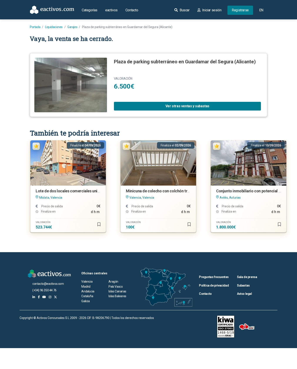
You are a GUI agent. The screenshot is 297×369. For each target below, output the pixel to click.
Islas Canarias (117, 291)
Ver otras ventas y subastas (187, 106)
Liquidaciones (54, 27)
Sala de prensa (247, 277)
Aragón (113, 281)
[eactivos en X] (55, 297)
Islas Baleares (117, 296)
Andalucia (87, 291)
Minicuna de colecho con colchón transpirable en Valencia (176, 191)
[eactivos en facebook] (39, 297)
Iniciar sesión (211, 10)
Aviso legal (244, 293)
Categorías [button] (89, 10)
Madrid (85, 286)
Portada (35, 27)
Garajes (72, 27)
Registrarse (240, 10)
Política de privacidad (214, 285)
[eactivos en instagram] (50, 297)
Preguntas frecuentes (214, 277)
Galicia (85, 301)
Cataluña (87, 296)
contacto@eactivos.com (48, 283)
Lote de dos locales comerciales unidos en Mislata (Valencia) (88, 191)
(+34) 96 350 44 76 (44, 290)
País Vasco (115, 286)
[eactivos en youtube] (44, 297)
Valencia (86, 281)
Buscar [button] (184, 10)
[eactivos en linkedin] (33, 297)
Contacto (131, 10)
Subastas (243, 285)
